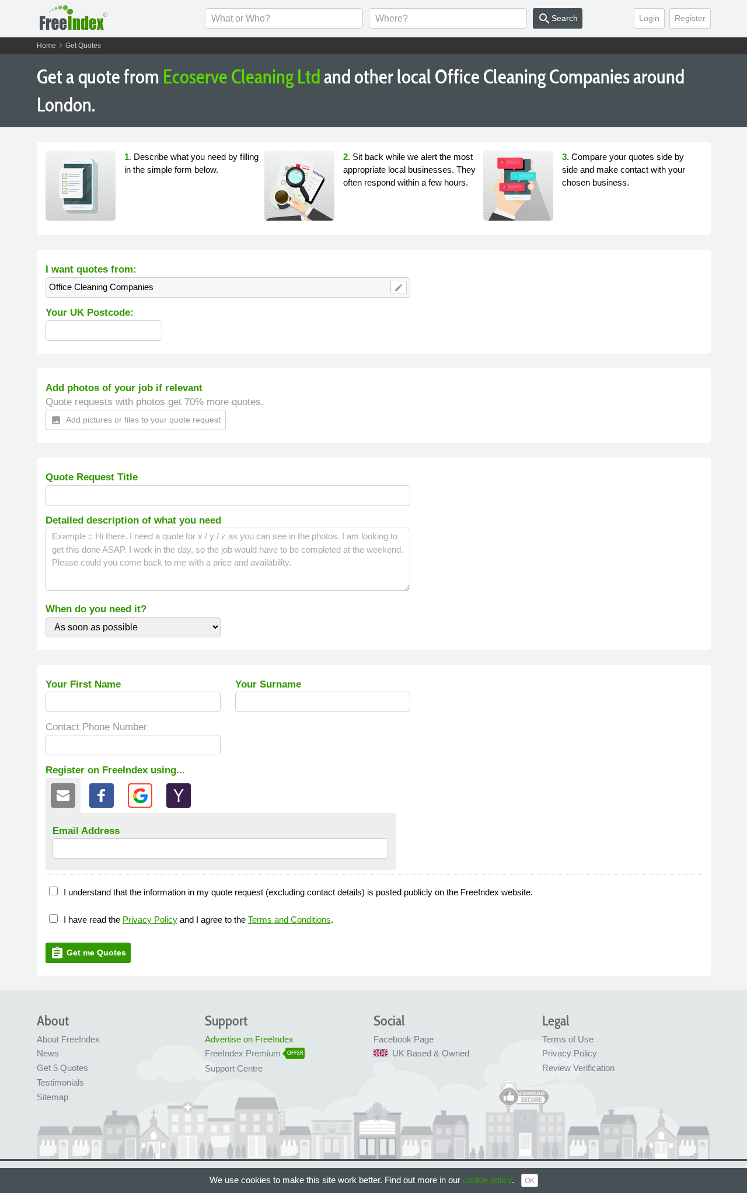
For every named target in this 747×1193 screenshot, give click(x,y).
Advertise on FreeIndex (249, 1039)
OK (530, 1181)
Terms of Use (568, 1039)
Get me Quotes (88, 953)
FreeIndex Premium (243, 1053)
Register (690, 18)
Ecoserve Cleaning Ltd (241, 76)
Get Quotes (83, 45)
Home (46, 45)
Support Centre (234, 1068)
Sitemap (52, 1097)
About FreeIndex (68, 1039)
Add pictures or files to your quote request (136, 420)
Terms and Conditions (289, 920)
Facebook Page (404, 1039)
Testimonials (60, 1082)
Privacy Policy (150, 920)
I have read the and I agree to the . (198, 920)
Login (649, 18)
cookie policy (487, 1180)
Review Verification (578, 1068)
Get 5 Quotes (62, 1068)
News (48, 1053)
